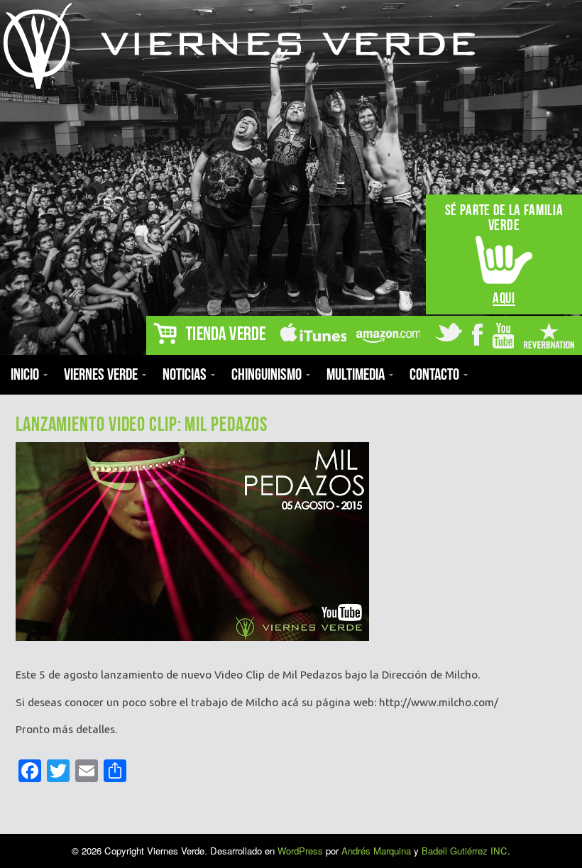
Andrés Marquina (376, 850)
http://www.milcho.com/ (438, 702)
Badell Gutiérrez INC (464, 850)
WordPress (300, 850)
